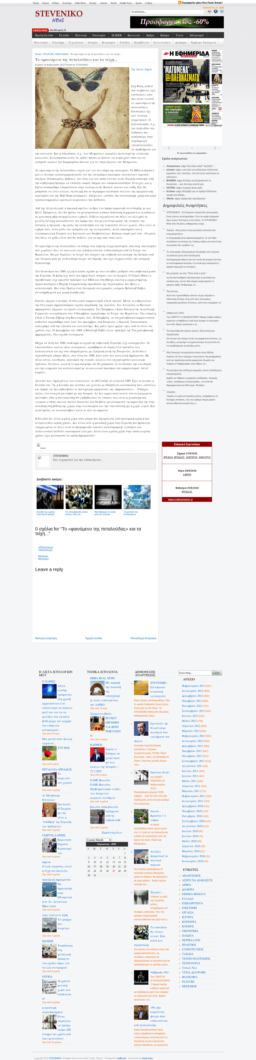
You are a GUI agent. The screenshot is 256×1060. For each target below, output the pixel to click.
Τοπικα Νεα (189, 968)
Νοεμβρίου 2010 (192, 811)
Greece (45, 2)
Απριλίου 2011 (191, 786)
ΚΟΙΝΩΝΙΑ (189, 922)
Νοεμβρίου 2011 (192, 751)
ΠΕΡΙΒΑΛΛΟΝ (191, 940)
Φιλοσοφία (108, 42)
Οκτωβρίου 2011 (192, 756)
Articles (103, 2)
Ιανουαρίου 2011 (192, 801)
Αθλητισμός (196, 35)
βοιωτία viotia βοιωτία (104, 807)
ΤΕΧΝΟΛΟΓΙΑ (191, 963)
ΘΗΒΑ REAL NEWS (102, 678)
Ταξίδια (125, 42)
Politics (55, 2)
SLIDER (117, 35)
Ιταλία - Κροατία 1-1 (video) (158, 815)
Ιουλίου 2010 (190, 831)
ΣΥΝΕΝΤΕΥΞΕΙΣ (193, 949)
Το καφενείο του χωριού (65, 778)
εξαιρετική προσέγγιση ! (193, 198)
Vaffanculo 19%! (175, 313)
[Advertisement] (107, 654)
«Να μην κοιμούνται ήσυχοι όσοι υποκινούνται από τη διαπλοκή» (151, 1016)
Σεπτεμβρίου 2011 (193, 761)
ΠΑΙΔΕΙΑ (188, 935)
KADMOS (96, 745)
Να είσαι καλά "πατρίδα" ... (201, 166)
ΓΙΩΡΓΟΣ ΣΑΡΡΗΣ (54, 835)
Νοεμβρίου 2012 (192, 701)
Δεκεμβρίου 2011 (192, 746)
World (113, 2)
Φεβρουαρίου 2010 (193, 856)
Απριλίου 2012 (191, 726)
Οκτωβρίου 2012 (192, 706)
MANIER (47, 941)
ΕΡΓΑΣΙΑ (188, 912)
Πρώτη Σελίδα (44, 35)
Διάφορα (181, 42)
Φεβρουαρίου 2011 (193, 796)
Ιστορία (93, 42)
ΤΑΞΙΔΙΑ (187, 954)
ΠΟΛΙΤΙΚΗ (189, 945)
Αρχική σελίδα (93, 638)
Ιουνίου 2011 (190, 776)
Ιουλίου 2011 (190, 771)
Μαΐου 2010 (189, 841)
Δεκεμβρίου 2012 (192, 696)
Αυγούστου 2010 (192, 826)
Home (36, 2)
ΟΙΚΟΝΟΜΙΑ (190, 931)
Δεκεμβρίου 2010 (192, 806)
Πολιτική (80, 35)
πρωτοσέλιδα (186, 153)
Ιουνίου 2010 (190, 836)
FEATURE (48, 54)
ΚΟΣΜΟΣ (188, 926)
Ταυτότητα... (172, 291)
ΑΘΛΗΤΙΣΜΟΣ (191, 875)
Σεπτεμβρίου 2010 (193, 821)
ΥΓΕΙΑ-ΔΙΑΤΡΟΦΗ (193, 972)
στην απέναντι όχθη (55, 915)
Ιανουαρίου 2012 (192, 741)
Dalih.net (121, 1058)
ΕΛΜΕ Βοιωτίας (100, 780)
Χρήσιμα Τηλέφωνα (203, 42)
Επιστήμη (58, 42)
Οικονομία (99, 35)
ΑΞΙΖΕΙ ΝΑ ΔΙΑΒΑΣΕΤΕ (197, 880)
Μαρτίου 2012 (191, 731)
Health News (126, 2)
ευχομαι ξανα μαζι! (192, 187)
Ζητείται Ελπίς (160, 772)
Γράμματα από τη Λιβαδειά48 (113, 815)
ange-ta (46, 862)
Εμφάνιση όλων (112, 832)
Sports (139, 2)
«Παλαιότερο (45, 547)
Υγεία (179, 35)
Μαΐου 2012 (189, 721)
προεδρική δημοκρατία (56, 879)
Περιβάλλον (141, 42)
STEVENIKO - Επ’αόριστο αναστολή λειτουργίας (192, 212)
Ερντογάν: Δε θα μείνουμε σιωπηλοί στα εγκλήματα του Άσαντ (152, 732)
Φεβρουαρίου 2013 (193, 686)
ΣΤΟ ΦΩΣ (64, 748)
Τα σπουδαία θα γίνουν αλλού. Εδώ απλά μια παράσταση (150, 936)
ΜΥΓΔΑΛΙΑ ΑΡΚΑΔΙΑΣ (57, 769)
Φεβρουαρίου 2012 (193, 736)
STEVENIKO (55, 1058)
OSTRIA (47, 976)
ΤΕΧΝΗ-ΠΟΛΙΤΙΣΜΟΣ (196, 958)
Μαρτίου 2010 (191, 851)
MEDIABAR (61, 54)
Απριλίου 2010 (191, 846)
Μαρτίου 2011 (191, 791)
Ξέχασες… (172, 392)
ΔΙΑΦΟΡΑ (188, 889)
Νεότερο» (43, 559)
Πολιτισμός (41, 42)
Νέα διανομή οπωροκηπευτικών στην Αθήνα (190, 352)
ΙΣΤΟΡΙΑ (187, 917)
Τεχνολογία (76, 42)
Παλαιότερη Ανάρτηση (143, 638)
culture (148, 2)
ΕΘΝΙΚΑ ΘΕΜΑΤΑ (194, 894)
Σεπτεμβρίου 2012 (193, 711)
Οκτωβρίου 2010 (192, 816)
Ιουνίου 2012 (190, 716)
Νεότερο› (43, 556)
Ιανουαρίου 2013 (192, 691)
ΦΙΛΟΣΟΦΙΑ (189, 977)
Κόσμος (165, 35)
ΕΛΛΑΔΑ (188, 898)
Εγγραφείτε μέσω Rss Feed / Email (201, 2)
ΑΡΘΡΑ (186, 885)
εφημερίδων (201, 153)
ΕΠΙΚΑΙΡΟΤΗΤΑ (192, 903)
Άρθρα (150, 35)
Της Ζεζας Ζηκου (141, 69)
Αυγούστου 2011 (192, 766)
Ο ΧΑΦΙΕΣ (48, 681)
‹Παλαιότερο (45, 550)
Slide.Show (80, 2)
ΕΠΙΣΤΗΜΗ (189, 908)
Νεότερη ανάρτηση (46, 638)
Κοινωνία (134, 35)
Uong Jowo (147, 1058)
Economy (67, 2)
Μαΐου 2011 (189, 781)
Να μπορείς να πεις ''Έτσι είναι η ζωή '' (73, 30)
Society (92, 2)
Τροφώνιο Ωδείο (100, 713)
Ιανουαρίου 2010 (192, 861)
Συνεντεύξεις (162, 42)
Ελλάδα (64, 35)
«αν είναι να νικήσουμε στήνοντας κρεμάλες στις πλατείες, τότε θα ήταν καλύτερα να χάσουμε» (192, 173)
